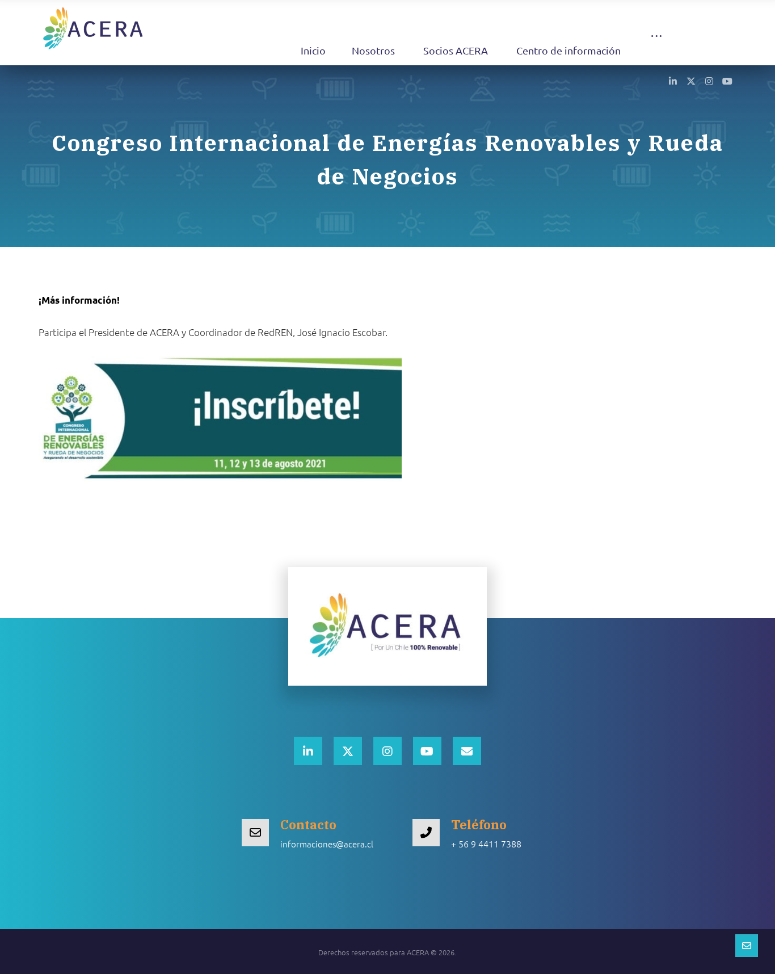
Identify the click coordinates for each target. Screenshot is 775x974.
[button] (656, 46)
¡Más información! (79, 300)
